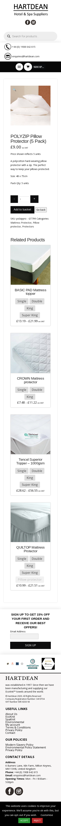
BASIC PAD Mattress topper (30, 292)
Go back (40, 209)
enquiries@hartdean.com (25, 56)
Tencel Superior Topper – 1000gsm (30, 461)
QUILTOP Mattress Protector (30, 549)
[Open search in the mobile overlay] (30, 36)
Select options (31, 279)
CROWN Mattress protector (30, 380)
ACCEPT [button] (24, 820)
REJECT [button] (37, 820)
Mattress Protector (21, 222)
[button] (19, 67)
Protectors (28, 226)
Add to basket (22, 209)
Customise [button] (47, 815)
